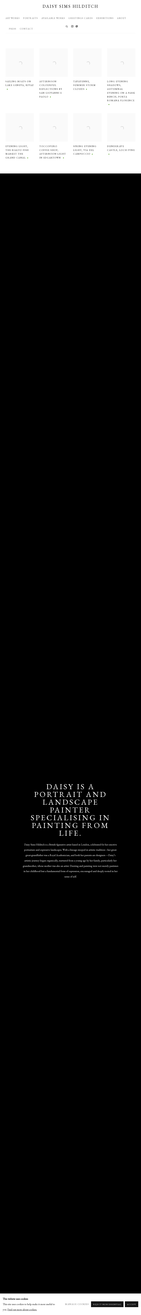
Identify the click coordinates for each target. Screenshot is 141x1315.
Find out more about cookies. (22, 1309)
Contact (26, 28)
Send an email (76, 26)
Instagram (72, 26)
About (121, 18)
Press (12, 28)
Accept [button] (131, 1304)
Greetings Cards (80, 18)
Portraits (30, 18)
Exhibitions (105, 18)
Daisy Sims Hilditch (70, 6)
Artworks (13, 18)
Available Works (53, 18)
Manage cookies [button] (77, 1304)
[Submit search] (67, 26)
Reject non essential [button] (107, 1304)
